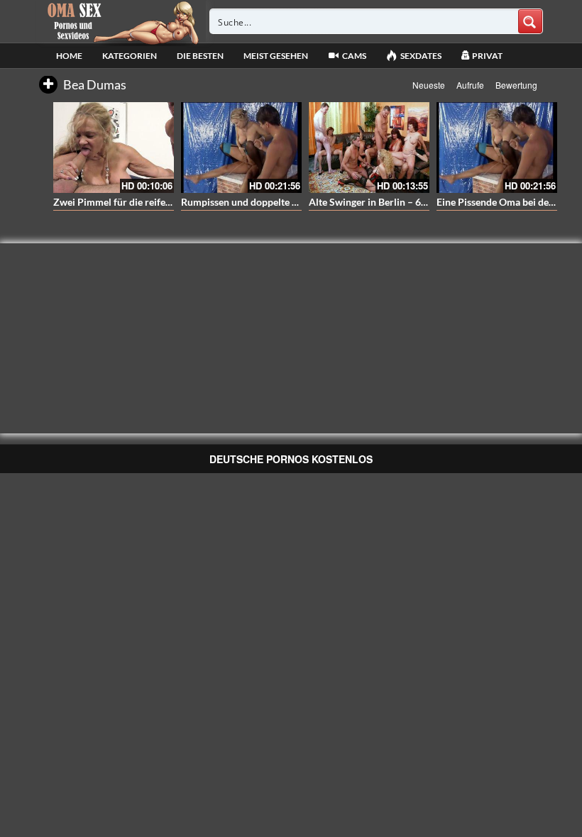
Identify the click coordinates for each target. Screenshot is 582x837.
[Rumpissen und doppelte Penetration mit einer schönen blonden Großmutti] (241, 147)
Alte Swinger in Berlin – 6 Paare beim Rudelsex (412, 202)
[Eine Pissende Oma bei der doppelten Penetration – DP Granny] (496, 147)
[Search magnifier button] (530, 21)
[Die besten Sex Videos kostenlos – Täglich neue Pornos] (121, 21)
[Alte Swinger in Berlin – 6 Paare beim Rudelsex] (369, 147)
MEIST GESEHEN (275, 55)
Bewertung (516, 85)
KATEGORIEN (129, 55)
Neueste (428, 85)
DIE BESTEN (200, 55)
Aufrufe (470, 85)
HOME (69, 55)
